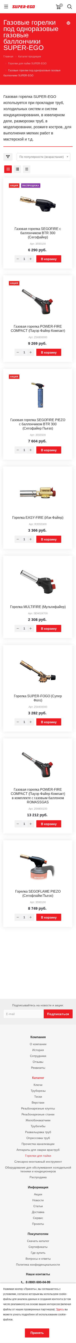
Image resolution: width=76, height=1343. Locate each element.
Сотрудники (38, 1056)
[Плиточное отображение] (8, 169)
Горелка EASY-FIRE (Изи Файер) (37, 517)
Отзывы (38, 1061)
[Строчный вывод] (17, 169)
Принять (37, 1333)
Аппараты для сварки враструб (38, 1149)
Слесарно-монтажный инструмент (38, 1161)
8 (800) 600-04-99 (38, 1282)
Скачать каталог (38, 1241)
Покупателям (38, 1234)
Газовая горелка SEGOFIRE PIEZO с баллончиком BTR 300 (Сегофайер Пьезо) (37, 424)
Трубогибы (38, 1126)
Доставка (38, 1212)
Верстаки (38, 1102)
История (38, 1050)
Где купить (38, 1252)
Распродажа (38, 1177)
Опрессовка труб (38, 1138)
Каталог (38, 1078)
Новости (38, 1200)
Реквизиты (38, 1067)
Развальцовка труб (38, 1132)
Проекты (38, 1223)
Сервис (38, 1218)
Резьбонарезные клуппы (38, 1108)
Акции (38, 1194)
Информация (38, 1187)
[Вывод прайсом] (26, 169)
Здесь (60, 1309)
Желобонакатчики (38, 1120)
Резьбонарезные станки (38, 1114)
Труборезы (38, 1090)
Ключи (38, 1084)
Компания (38, 1037)
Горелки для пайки (38, 1155)
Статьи (38, 1206)
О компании (38, 1044)
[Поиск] (69, 7)
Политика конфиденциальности (38, 1264)
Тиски (38, 1096)
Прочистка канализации (38, 1144)
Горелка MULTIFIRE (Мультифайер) (38, 607)
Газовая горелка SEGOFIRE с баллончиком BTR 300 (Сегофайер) (38, 233)
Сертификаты (38, 1246)
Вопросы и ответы (38, 1258)
